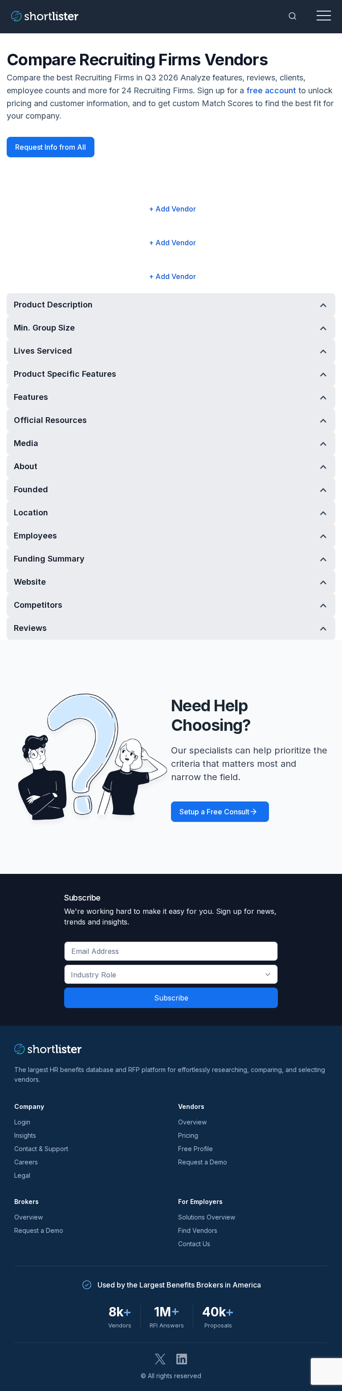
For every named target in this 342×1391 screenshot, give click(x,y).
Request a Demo (202, 1162)
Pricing (188, 1135)
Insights (25, 1135)
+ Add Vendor (172, 208)
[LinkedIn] (181, 1359)
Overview (192, 1122)
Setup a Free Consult (214, 811)
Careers (26, 1162)
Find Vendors (197, 1230)
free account (271, 90)
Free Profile (195, 1148)
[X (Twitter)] (160, 1359)
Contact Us (194, 1244)
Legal (22, 1175)
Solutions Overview (206, 1217)
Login (22, 1122)
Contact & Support (41, 1148)
